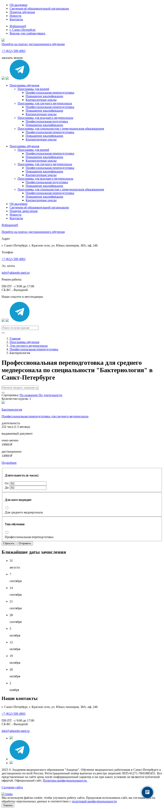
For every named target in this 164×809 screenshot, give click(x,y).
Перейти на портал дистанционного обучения (33, 44)
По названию (29, 395)
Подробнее (9, 462)
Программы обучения (24, 85)
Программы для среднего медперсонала (45, 103)
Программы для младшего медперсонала (45, 117)
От (7, 483)
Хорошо (8, 805)
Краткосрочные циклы (41, 99)
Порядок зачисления (23, 211)
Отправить (25, 543)
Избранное (18, 26)
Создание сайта (12, 787)
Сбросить (9, 543)
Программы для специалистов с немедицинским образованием (61, 128)
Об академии (18, 5)
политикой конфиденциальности (94, 801)
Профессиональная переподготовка (50, 92)
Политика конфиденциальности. (65, 780)
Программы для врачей (33, 89)
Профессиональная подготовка (47, 121)
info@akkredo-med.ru (16, 272)
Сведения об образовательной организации (39, 8)
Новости (15, 15)
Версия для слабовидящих (27, 33)
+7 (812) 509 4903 (13, 51)
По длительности (50, 395)
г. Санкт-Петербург (23, 29)
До (7, 487)
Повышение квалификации (44, 96)
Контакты (16, 19)
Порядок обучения (22, 12)
